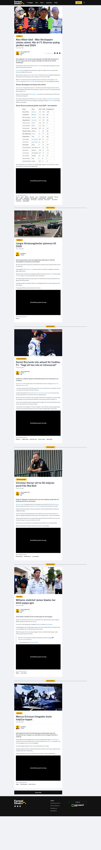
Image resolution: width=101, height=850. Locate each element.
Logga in (79, 2)
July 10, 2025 (34, 642)
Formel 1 (19, 36)
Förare (41, 2)
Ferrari (20, 79)
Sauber (33, 133)
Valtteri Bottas (31, 393)
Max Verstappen (38, 98)
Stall (36, 2)
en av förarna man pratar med (43, 393)
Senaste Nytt (38, 792)
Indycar (19, 713)
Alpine (48, 70)
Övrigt (55, 2)
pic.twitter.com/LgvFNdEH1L (25, 639)
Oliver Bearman (19, 87)
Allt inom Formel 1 (55, 805)
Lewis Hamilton (26, 201)
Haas (24, 91)
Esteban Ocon (37, 65)
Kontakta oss (53, 808)
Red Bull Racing (43, 197)
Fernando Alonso (50, 98)
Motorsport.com (29, 269)
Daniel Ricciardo (20, 383)
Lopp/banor (49, 2)
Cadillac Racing (21, 358)
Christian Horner (20, 504)
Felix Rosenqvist (54, 739)
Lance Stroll (32, 81)
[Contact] (21, 54)
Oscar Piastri (54, 199)
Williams (37, 75)
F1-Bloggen (30, 2)
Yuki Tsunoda (52, 100)
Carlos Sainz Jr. (33, 94)
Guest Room (53, 810)
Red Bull (34, 117)
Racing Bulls (35, 139)
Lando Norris (18, 201)
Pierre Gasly (19, 70)
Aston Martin (35, 142)
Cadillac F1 (55, 383)
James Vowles (49, 624)
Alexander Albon (30, 75)
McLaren (34, 112)
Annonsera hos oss (55, 803)
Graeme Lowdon (24, 385)
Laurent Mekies (37, 506)
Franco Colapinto (25, 199)
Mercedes (34, 120)
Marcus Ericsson (49, 741)
